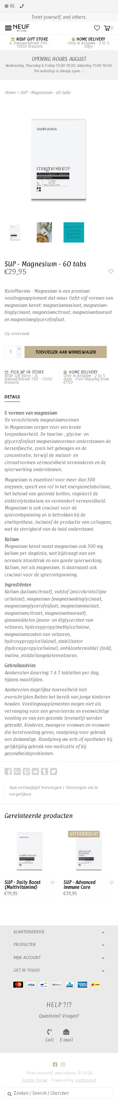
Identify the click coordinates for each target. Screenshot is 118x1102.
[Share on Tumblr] (44, 771)
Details (12, 396)
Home (10, 92)
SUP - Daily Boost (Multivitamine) (23, 885)
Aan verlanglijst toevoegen (35, 787)
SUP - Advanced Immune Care (80, 885)
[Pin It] (26, 771)
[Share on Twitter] (53, 771)
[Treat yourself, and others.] (21, 28)
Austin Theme (35, 1080)
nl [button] (11, 6)
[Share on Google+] (17, 771)
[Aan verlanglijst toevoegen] (111, 271)
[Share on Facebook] (8, 771)
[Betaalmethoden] (19, 984)
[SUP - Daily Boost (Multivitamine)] (29, 851)
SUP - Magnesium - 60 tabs (45, 92)
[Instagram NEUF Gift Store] (63, 1064)
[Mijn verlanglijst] (97, 28)
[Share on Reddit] (35, 771)
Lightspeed (85, 1080)
